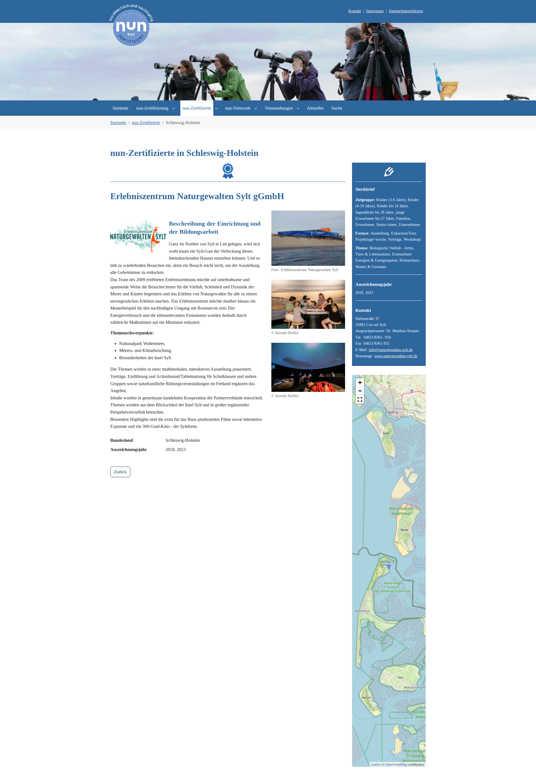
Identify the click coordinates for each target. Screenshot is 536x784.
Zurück (120, 471)
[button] (360, 399)
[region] (389, 571)
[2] (258, 93)
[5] (287, 93)
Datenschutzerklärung (406, 11)
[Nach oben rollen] (523, 771)
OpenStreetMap (396, 764)
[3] (268, 93)
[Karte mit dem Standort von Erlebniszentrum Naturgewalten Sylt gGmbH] (389, 566)
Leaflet (375, 764)
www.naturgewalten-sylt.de (395, 356)
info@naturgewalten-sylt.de (391, 350)
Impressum (375, 11)
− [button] (360, 390)
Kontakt (354, 11)
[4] (277, 93)
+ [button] (360, 382)
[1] (249, 93)
